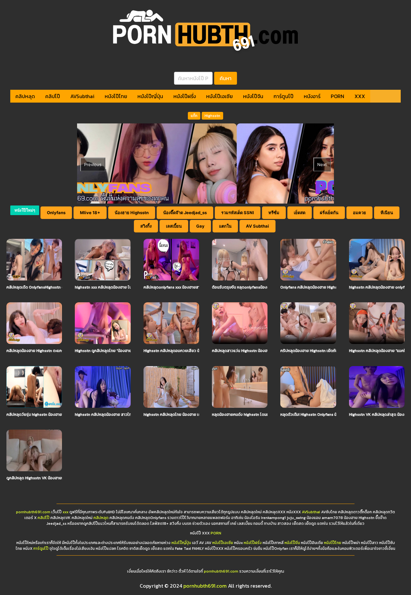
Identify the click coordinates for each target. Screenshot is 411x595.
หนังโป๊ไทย (116, 96)
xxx (65, 512)
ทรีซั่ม (273, 212)
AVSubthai (82, 96)
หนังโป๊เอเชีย (219, 96)
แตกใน (225, 226)
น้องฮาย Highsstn (132, 212)
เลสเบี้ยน (174, 226)
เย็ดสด (299, 212)
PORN (337, 96)
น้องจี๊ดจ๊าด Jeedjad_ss (185, 212)
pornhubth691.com (33, 512)
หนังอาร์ (312, 96)
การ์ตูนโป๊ (283, 96)
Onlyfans (56, 212)
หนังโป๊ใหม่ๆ (24, 210)
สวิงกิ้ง (146, 226)
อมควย (359, 212)
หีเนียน (386, 212)
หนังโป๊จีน (253, 96)
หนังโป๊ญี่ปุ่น (150, 96)
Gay (200, 226)
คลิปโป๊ (52, 96)
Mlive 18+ (90, 212)
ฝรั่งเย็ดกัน (329, 212)
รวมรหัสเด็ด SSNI (237, 212)
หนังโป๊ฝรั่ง (184, 96)
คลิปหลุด (25, 96)
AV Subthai (257, 226)
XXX (359, 96)
